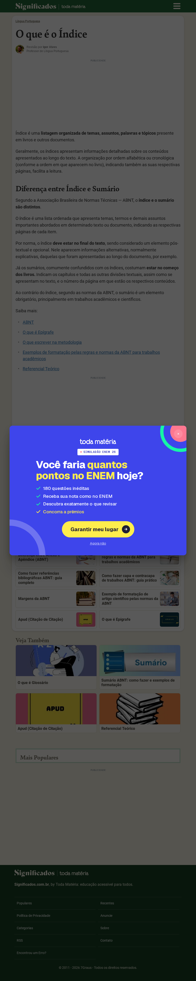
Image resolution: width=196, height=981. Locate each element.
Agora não (98, 543)
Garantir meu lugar (95, 529)
